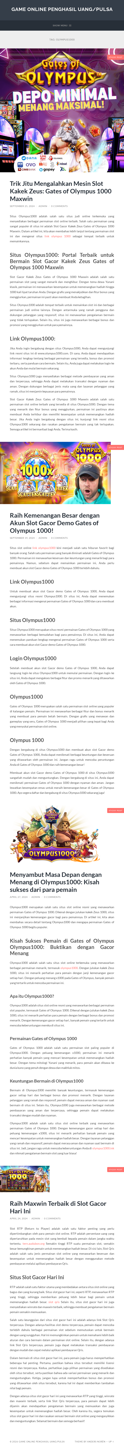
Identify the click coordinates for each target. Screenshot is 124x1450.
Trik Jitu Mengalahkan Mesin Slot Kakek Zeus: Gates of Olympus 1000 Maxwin (61, 191)
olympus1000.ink (103, 1148)
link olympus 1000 (58, 236)
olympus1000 (69, 968)
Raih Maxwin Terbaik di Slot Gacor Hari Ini (58, 1207)
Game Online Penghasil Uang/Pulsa (62, 9)
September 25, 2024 (22, 206)
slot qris (54, 1302)
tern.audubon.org (34, 1243)
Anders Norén (96, 1441)
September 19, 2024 (22, 538)
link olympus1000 (44, 548)
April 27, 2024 (19, 897)
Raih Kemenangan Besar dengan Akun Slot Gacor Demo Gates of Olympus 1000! (55, 522)
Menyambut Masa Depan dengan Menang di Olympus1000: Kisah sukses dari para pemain (56, 882)
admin (43, 206)
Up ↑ (111, 1441)
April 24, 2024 (19, 1218)
